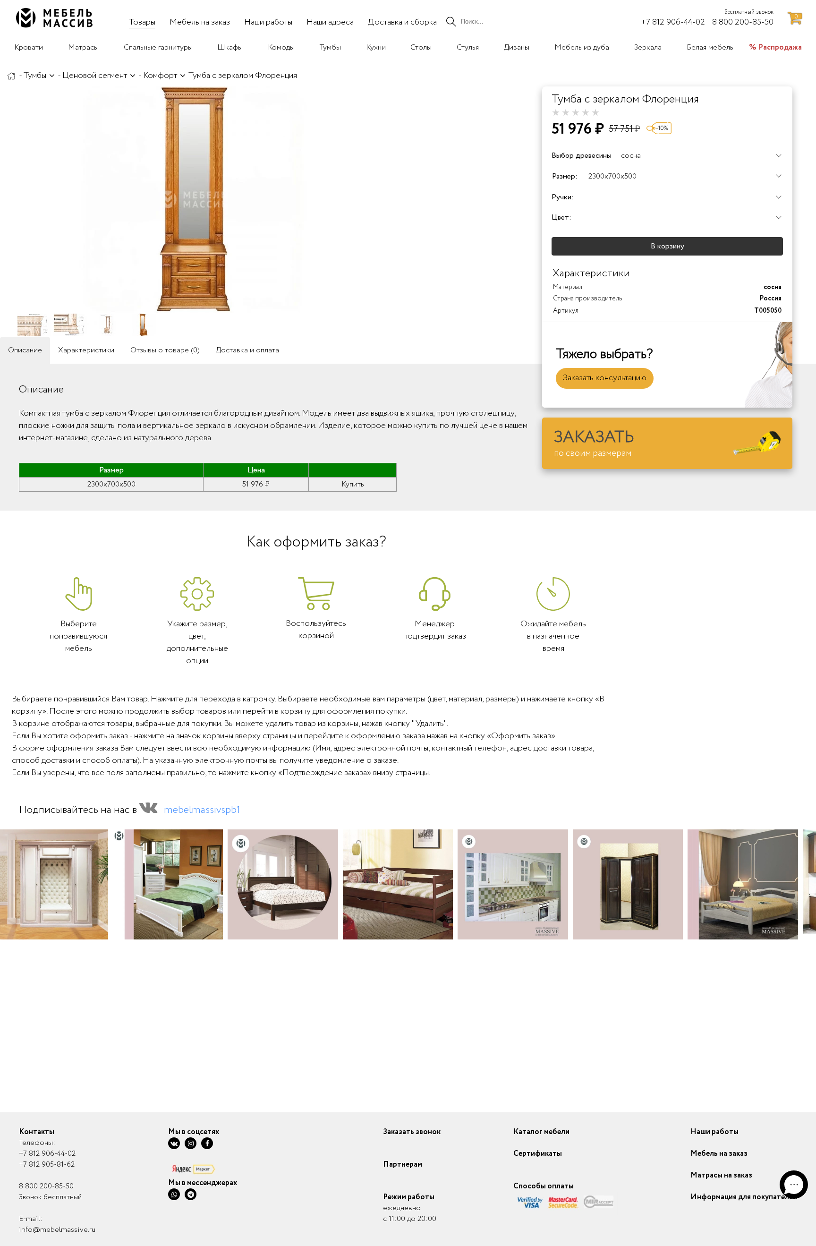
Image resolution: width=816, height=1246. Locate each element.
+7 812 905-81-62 (47, 1164)
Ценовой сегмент (94, 75)
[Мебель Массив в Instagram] (190, 1143)
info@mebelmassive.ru (57, 1229)
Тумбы (35, 75)
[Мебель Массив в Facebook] (207, 1143)
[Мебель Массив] (11, 75)
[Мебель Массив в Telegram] (190, 1194)
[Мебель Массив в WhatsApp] (174, 1194)
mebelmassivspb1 (202, 810)
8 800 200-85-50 (46, 1186)
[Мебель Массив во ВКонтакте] (174, 1143)
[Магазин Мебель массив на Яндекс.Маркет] (202, 1169)
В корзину (667, 246)
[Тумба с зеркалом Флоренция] (194, 199)
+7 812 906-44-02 (47, 1153)
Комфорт (160, 75)
